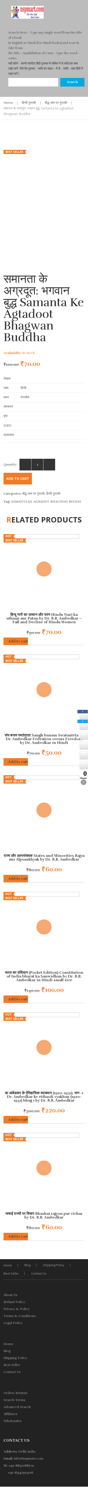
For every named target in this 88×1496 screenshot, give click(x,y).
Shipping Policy (53, 1265)
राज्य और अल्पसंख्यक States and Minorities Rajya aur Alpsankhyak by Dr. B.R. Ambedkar (44, 857)
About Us (10, 1295)
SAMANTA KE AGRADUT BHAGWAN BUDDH (46, 502)
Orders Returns (15, 1393)
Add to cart (17, 478)
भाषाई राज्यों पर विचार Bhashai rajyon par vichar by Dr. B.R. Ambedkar (44, 1215)
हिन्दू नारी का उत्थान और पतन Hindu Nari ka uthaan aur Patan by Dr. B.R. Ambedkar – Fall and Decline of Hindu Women (44, 618)
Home (8, 102)
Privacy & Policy (17, 1309)
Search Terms (14, 1400)
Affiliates (10, 1414)
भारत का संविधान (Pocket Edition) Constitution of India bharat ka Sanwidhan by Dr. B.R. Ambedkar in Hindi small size (44, 976)
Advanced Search (17, 1407)
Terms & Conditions (20, 1316)
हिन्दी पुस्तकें (29, 102)
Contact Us (38, 1273)
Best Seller (11, 1273)
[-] (25, 464)
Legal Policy (13, 1323)
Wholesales (13, 1421)
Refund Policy (14, 1302)
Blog (27, 1265)
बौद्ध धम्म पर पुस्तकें (56, 102)
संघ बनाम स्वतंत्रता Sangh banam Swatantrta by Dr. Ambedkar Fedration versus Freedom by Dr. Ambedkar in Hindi (44, 739)
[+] (49, 464)
